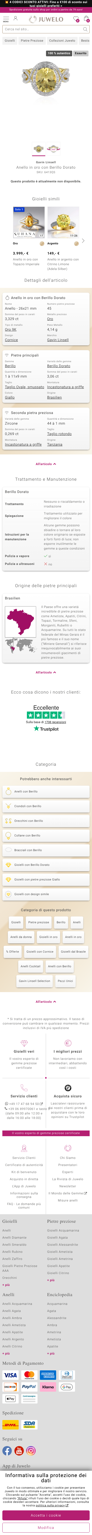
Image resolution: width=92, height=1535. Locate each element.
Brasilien (54, 397)
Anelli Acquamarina (17, 1304)
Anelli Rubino (12, 1252)
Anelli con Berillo (59, 966)
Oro (50, 319)
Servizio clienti (24, 1096)
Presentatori (67, 1165)
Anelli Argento (13, 1339)
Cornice (11, 340)
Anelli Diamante (14, 1238)
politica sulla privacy (50, 1506)
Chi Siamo (68, 1158)
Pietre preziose (38, 922)
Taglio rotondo (59, 434)
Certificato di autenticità (24, 1165)
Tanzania (55, 444)
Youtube (19, 1451)
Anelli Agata (11, 1311)
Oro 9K (11, 329)
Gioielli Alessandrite (62, 1245)
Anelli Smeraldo (14, 1245)
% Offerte (12, 952)
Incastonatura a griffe (65, 387)
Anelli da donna (21, 937)
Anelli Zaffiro (12, 1259)
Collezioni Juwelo (62, 41)
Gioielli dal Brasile (73, 952)
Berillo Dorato (58, 366)
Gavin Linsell (58, 340)
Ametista (54, 1339)
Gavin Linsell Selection (34, 981)
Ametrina (54, 1332)
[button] (6, 19)
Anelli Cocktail (31, 966)
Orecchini (9, 1278)
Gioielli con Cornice (40, 952)
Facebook (7, 1451)
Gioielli (10, 41)
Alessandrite (57, 1318)
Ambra (52, 1325)
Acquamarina (57, 1304)
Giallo (10, 397)
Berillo (10, 366)
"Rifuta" (22, 1498)
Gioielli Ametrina (60, 1259)
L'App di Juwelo (24, 1186)
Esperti (67, 1172)
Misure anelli (68, 1200)
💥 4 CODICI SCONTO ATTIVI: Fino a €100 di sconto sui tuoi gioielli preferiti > (46, 4)
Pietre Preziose (32, 41)
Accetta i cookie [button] (46, 1515)
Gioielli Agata (57, 1238)
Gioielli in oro (48, 937)
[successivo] (82, 240)
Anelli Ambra (12, 1318)
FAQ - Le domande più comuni (24, 1206)
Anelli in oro (73, 937)
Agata (51, 1311)
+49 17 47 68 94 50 (24, 1104)
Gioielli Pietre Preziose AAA (20, 1268)
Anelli (77, 922)
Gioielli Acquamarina (63, 1230)
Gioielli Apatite (58, 1266)
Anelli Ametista (14, 1325)
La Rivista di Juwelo (67, 1179)
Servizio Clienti (24, 1158)
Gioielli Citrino (58, 1273)
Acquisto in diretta (24, 1179)
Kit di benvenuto (24, 1172)
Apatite (52, 1346)
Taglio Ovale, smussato (24, 387)
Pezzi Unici (65, 981)
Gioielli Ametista (60, 1252)
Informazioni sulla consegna (24, 1195)
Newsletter (67, 1186)
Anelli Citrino (12, 1346)
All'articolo (44, 464)
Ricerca (85, 29)
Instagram (31, 1451)
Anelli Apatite (12, 1332)
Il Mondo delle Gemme (66, 1193)
